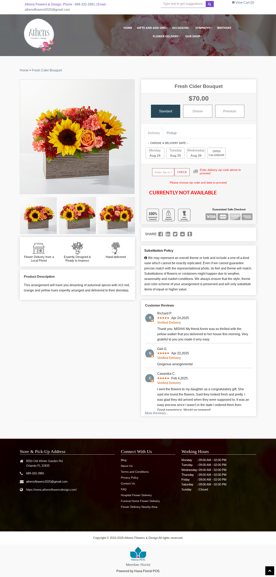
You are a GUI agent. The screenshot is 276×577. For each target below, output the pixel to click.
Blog (123, 460)
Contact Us (128, 483)
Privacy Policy (129, 477)
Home (127, 28)
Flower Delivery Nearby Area (139, 506)
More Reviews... (156, 413)
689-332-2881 (85, 4)
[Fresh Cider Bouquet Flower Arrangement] (38, 215)
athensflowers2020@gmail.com (47, 9)
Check (182, 172)
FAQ (123, 489)
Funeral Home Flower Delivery (140, 501)
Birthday (224, 28)
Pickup (172, 133)
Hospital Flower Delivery (136, 495)
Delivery (154, 133)
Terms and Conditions (135, 471)
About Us (127, 465)
